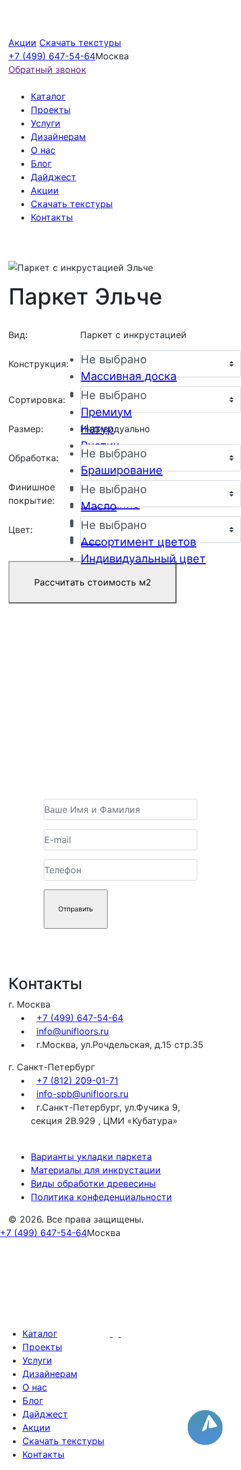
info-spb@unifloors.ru (82, 1093)
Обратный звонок (47, 69)
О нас (43, 150)
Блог (41, 163)
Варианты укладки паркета (91, 1156)
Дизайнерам (58, 136)
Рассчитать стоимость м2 (92, 582)
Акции (22, 42)
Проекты (51, 109)
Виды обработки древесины (93, 1183)
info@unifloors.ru (72, 1031)
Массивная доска (129, 376)
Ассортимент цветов (138, 542)
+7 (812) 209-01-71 (77, 1080)
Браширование (122, 470)
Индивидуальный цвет (143, 558)
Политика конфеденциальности (101, 1196)
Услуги (46, 123)
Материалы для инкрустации (96, 1170)
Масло (99, 506)
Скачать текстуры (80, 42)
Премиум (106, 412)
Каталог (48, 96)
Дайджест (53, 176)
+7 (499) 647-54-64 (51, 56)
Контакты (52, 217)
